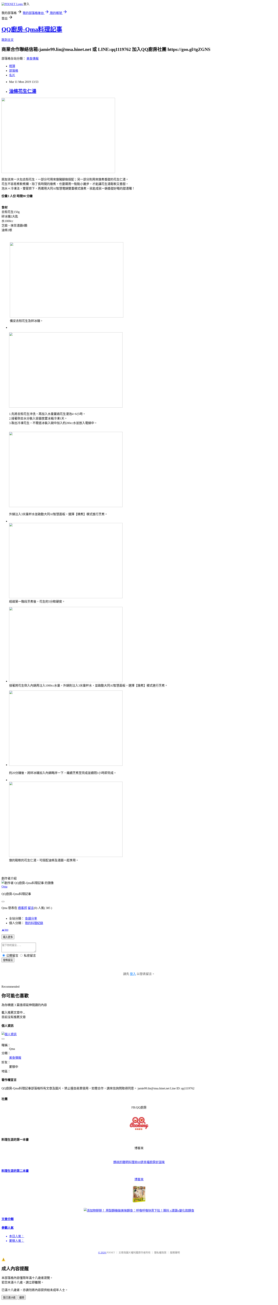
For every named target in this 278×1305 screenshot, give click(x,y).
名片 (12, 75)
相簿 (12, 66)
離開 (21, 1297)
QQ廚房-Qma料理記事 (32, 29)
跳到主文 (8, 39)
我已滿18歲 (9, 1297)
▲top (5, 929)
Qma (4, 886)
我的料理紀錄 (34, 923)
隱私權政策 (160, 1252)
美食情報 (32, 58)
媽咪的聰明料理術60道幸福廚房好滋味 (139, 1162)
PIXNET (110, 1252)
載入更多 (8, 937)
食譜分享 (31, 918)
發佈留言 (8, 960)
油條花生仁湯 (22, 91)
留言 (31, 908)
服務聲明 (175, 1252)
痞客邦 (22, 908)
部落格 (13, 70)
